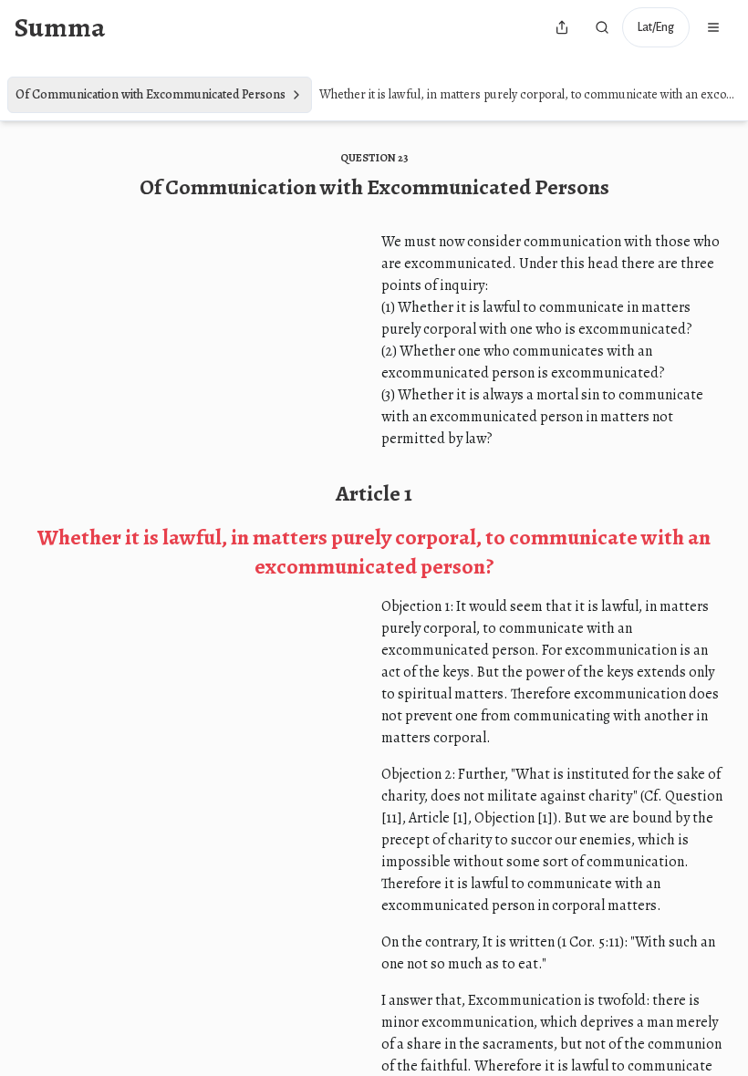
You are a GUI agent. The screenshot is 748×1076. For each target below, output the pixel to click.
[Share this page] (562, 27)
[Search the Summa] (602, 27)
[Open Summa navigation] (713, 27)
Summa (60, 27)
